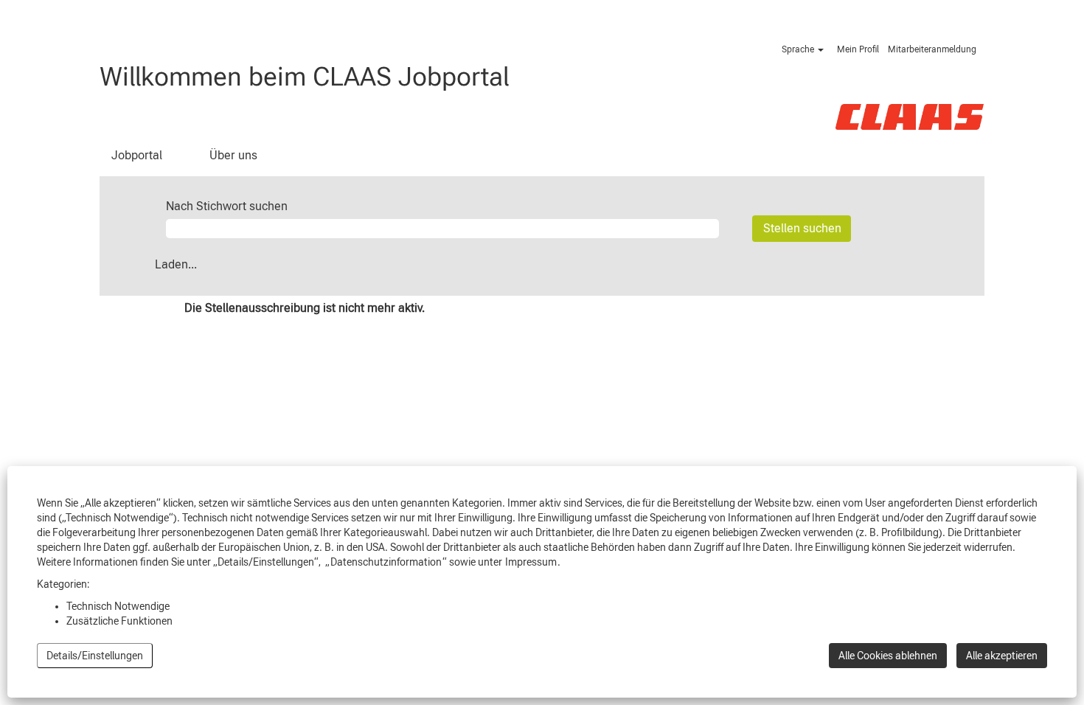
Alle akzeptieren (1002, 655)
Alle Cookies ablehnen (887, 655)
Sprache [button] (799, 49)
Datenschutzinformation (386, 562)
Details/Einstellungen (94, 655)
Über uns (233, 155)
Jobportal (136, 155)
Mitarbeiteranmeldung (932, 49)
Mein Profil (858, 49)
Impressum (531, 562)
